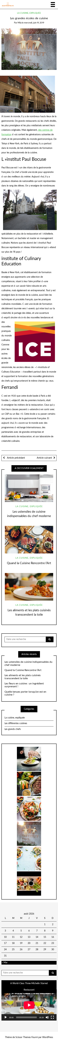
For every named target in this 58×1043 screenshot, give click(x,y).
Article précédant (15, 458)
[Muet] (47, 1017)
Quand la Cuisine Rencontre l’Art (29, 563)
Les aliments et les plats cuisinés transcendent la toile (23, 677)
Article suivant (44, 458)
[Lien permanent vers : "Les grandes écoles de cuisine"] (29, 49)
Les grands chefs (13, 729)
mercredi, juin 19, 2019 (34, 23)
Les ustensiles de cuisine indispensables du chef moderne (28, 663)
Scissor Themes (23, 1037)
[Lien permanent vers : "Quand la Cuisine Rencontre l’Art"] (29, 539)
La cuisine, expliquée (29, 13)
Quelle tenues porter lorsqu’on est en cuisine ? (25, 693)
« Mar (5, 962)
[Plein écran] (52, 1017)
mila (19, 23)
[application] (29, 1005)
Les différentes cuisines (16, 723)
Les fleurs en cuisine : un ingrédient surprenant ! (24, 685)
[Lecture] (5, 1017)
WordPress (47, 1037)
